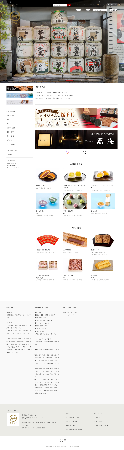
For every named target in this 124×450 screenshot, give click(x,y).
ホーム (68, 413)
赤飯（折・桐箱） (69, 275)
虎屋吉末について (100, 10)
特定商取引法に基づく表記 (74, 429)
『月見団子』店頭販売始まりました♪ (55, 92)
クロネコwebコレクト (69, 315)
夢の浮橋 (94, 275)
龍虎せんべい (95, 250)
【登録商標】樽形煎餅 (43, 250)
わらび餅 (94, 211)
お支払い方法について (72, 421)
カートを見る (98, 421)
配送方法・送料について (73, 425)
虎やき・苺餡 (40, 185)
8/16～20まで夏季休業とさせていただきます (58, 98)
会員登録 (92, 4)
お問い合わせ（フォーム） (74, 417)
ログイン (101, 4)
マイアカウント (80, 4)
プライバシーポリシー (101, 425)
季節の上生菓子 (68, 211)
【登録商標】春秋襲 (42, 275)
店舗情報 (9, 154)
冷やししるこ (40, 211)
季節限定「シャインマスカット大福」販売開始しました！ (61, 95)
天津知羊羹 (67, 250)
